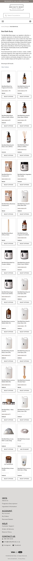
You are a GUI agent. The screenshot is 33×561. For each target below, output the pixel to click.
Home (2, 26)
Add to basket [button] (24, 449)
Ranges (7, 26)
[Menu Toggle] (3, 21)
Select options (8, 96)
